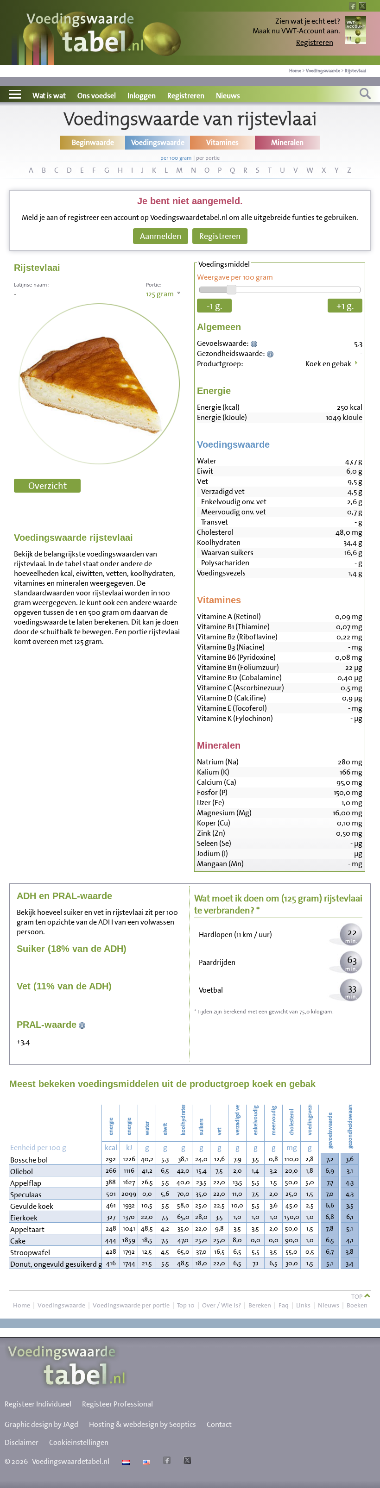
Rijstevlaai (355, 71)
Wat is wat (49, 95)
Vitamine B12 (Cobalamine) (239, 677)
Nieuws (228, 95)
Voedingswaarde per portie (131, 1305)
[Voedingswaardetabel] (85, 33)
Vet (202, 481)
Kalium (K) (213, 772)
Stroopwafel (30, 1252)
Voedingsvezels (221, 573)
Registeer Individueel (38, 1404)
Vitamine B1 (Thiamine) (233, 626)
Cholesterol (215, 532)
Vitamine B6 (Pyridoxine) (236, 657)
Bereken (259, 1305)
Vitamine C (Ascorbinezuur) (240, 688)
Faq (284, 1305)
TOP (357, 1296)
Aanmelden (160, 236)
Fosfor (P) (212, 792)
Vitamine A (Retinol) (229, 616)
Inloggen (141, 95)
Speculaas (26, 1195)
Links (303, 1305)
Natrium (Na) (218, 762)
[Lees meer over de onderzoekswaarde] (255, 343)
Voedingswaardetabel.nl (70, 1461)
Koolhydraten (219, 542)
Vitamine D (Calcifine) (231, 698)
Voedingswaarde (323, 71)
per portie (208, 158)
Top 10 (186, 1305)
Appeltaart (27, 1229)
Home (295, 71)
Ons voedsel (96, 95)
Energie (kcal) (218, 407)
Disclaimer (21, 1442)
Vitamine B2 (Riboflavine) (237, 637)
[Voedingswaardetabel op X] (186, 1461)
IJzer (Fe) (210, 802)
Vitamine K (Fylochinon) (235, 718)
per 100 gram (176, 158)
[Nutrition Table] (145, 1461)
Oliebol (21, 1171)
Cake (17, 1241)
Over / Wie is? (221, 1305)
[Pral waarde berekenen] (82, 1025)
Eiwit (205, 471)
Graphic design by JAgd (41, 1424)
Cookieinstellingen (78, 1442)
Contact (219, 1424)
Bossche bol (29, 1160)
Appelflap (25, 1183)
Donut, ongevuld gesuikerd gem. (55, 1264)
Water (206, 461)
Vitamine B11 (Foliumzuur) (238, 667)
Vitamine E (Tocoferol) (232, 708)
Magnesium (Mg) (224, 813)
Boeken (357, 1305)
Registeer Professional (117, 1404)
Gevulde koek (31, 1206)
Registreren (314, 42)
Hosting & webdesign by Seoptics (142, 1424)
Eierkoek (24, 1218)
